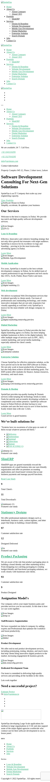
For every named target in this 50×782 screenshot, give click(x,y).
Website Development (21, 26)
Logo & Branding (9, 234)
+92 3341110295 (8, 152)
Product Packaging (14, 556)
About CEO (17, 14)
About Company (19, 11)
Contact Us (11, 40)
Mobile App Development (23, 28)
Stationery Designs (14, 512)
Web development (9, 290)
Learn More (6, 253)
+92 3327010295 (8, 156)
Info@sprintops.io (11, 694)
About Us (10, 9)
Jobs (8, 38)
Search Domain (18, 36)
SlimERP (16, 19)
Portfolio (10, 16)
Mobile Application (9, 263)
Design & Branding (20, 24)
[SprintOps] (6, 2)
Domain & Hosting (9, 389)
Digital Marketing (19, 31)
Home (9, 7)
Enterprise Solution (20, 33)
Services (9, 21)
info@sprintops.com (9, 161)
